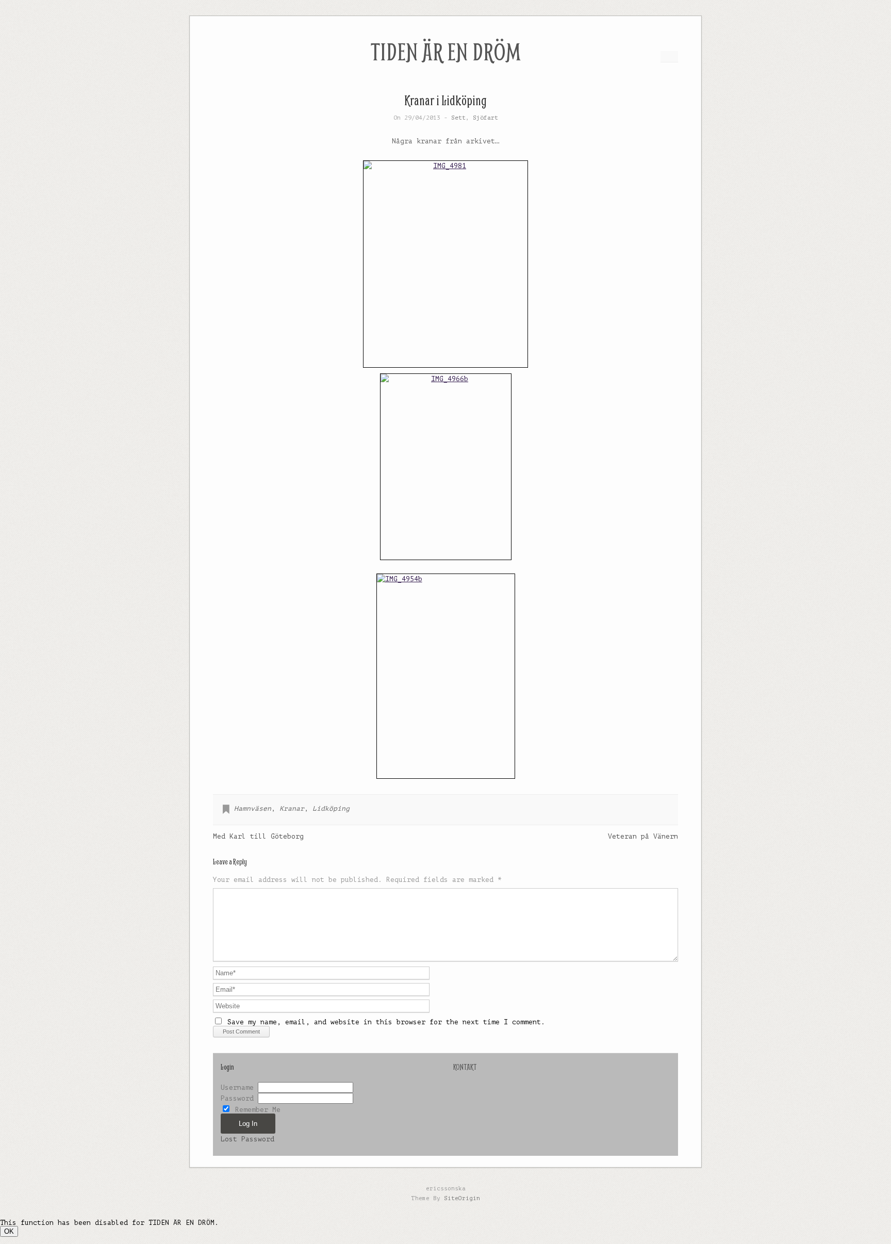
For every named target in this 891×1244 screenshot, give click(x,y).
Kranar (291, 808)
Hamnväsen (252, 808)
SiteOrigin (462, 1198)
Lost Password (247, 1139)
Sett (458, 117)
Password (237, 1098)
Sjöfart (485, 117)
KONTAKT (464, 1067)
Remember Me (255, 1110)
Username (237, 1087)
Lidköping (331, 808)
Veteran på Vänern (643, 836)
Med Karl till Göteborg (258, 836)
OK (9, 1231)
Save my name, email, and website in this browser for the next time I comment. (386, 1022)
